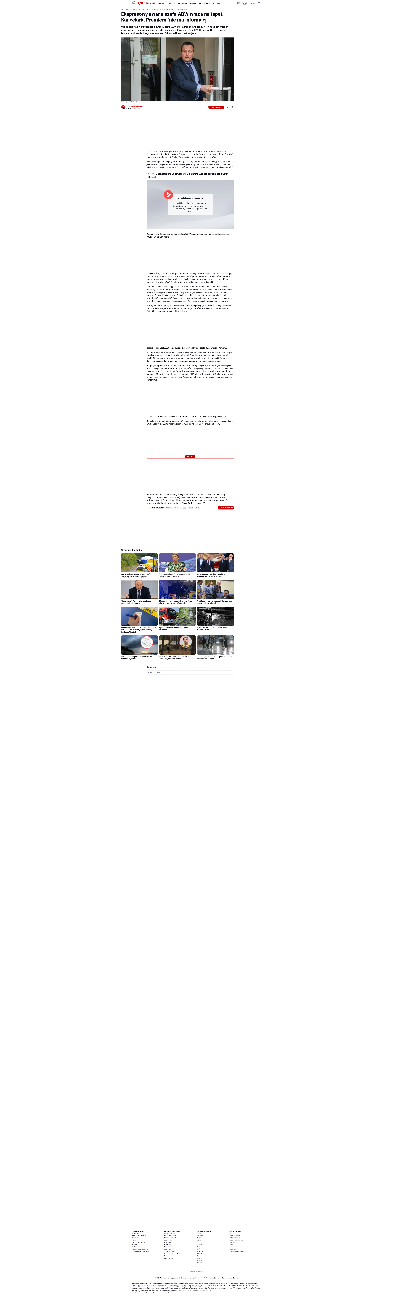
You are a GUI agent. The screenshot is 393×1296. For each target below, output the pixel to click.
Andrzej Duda (168, 1242)
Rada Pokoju (135, 1238)
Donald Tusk (167, 1244)
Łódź (198, 1242)
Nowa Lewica (233, 1247)
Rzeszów (199, 1262)
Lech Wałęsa (167, 1256)
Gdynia (199, 1256)
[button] (244, 3)
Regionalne (203, 3)
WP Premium (182, 3)
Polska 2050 (232, 1249)
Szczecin (199, 1244)
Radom (199, 1258)
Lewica (231, 1244)
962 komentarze (217, 107)
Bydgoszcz (200, 1251)
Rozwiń (189, 456)
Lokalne (199, 1233)
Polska (161, 3)
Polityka (216, 3)
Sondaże (134, 1247)
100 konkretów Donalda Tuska (140, 1251)
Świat (171, 3)
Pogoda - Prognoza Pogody (139, 1242)
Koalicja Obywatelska (235, 1235)
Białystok (199, 1253)
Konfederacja (233, 1242)
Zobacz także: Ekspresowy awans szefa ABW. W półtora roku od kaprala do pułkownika (186, 416)
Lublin (198, 1265)
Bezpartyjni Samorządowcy (236, 1251)
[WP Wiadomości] (148, 3)
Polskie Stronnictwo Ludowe (237, 1240)
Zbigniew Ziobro (168, 1240)
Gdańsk (199, 1249)
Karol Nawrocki (168, 1258)
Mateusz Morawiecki (170, 1235)
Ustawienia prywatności (229, 1278)
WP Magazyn (135, 1233)
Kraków (199, 1240)
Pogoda (193, 3)
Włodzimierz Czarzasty (170, 1251)
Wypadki (134, 1244)
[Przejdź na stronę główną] (134, 5)
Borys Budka (167, 1249)
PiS (230, 1233)
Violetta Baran (136, 106)
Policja (134, 1240)
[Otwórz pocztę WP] (238, 3)
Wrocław (199, 1238)
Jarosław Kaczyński (169, 1233)
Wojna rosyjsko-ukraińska (139, 1235)
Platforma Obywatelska (235, 1238)
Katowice (199, 1260)
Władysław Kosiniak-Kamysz (172, 1253)
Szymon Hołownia (169, 1247)
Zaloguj (252, 3)
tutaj (170, 1292)
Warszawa (200, 1235)
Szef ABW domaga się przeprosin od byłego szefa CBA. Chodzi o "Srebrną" (193, 348)
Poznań (199, 1247)
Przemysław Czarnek (170, 1238)
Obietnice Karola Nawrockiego (140, 1249)
